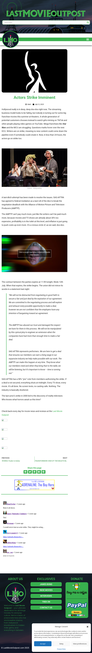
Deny (61, 644)
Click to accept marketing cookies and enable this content (34, 253)
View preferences (80, 644)
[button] (87, 626)
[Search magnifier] (87, 22)
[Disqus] (34, 528)
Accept (42, 644)
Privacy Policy (61, 649)
